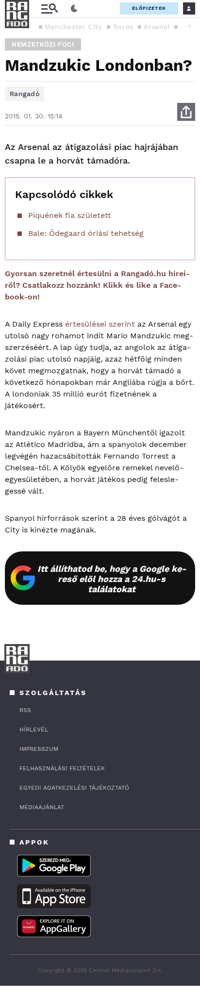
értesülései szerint (100, 324)
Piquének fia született (69, 215)
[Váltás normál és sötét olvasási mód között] (74, 9)
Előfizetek (149, 8)
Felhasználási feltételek (62, 768)
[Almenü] (49, 8)
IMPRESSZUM (38, 749)
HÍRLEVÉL (33, 729)
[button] (188, 26)
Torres (123, 27)
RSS (25, 710)
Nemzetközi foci (43, 44)
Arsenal (156, 27)
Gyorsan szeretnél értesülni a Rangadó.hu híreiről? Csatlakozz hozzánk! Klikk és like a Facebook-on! (97, 285)
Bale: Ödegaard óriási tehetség (86, 233)
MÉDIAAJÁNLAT (41, 807)
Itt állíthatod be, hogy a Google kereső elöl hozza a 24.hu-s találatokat (111, 579)
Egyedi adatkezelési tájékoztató (74, 787)
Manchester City (73, 27)
